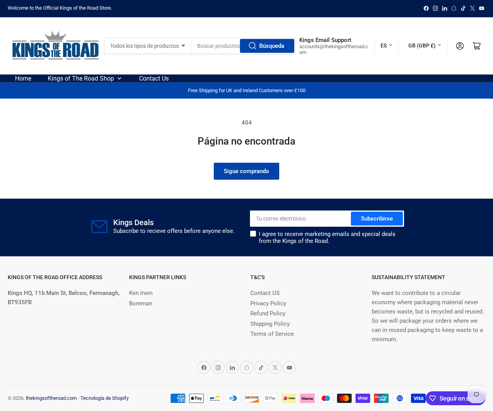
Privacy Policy (268, 303)
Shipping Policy (270, 323)
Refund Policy (267, 313)
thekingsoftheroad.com (51, 398)
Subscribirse (377, 218)
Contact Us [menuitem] (154, 78)
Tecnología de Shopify (104, 398)
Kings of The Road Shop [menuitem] (81, 78)
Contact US (265, 293)
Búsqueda (271, 45)
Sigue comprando (246, 171)
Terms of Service (272, 333)
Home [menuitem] (23, 78)
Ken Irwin (141, 293)
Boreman (140, 303)
